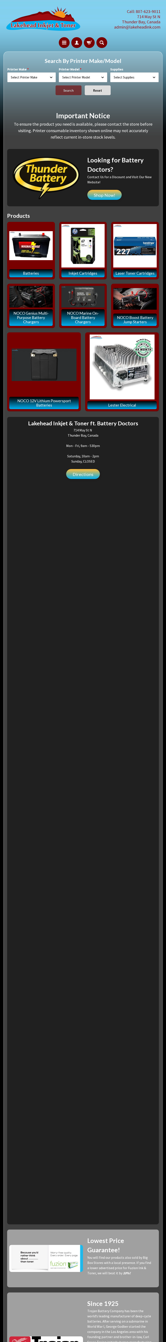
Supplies (116, 69)
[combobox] (31, 77)
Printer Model (69, 69)
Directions (83, 474)
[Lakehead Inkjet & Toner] (43, 19)
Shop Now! (104, 195)
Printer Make (17, 69)
